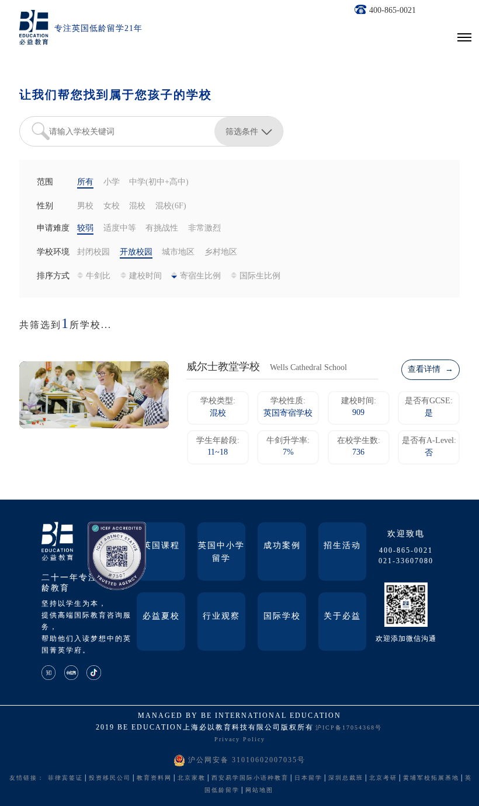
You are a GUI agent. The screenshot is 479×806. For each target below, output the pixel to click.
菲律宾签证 (65, 778)
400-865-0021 (392, 10)
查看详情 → (430, 369)
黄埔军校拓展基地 (431, 778)
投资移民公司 (110, 778)
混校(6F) (170, 206)
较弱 (85, 228)
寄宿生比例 (200, 276)
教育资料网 (154, 778)
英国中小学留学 (221, 552)
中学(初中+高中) (159, 182)
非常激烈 (204, 228)
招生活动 (342, 546)
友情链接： (26, 778)
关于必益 (342, 616)
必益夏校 (161, 616)
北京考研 (383, 778)
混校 (137, 206)
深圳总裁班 (345, 778)
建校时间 (145, 276)
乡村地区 (220, 252)
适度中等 (119, 228)
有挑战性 (161, 228)
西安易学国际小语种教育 (250, 778)
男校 (85, 206)
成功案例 (282, 546)
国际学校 (282, 616)
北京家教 (192, 778)
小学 (111, 182)
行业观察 (221, 616)
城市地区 (178, 252)
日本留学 (308, 778)
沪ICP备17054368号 (348, 728)
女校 (111, 206)
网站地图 (259, 790)
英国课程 (161, 546)
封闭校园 (93, 252)
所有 (85, 182)
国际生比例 (259, 276)
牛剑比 (98, 276)
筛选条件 (241, 131)
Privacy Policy (239, 740)
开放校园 (136, 252)
